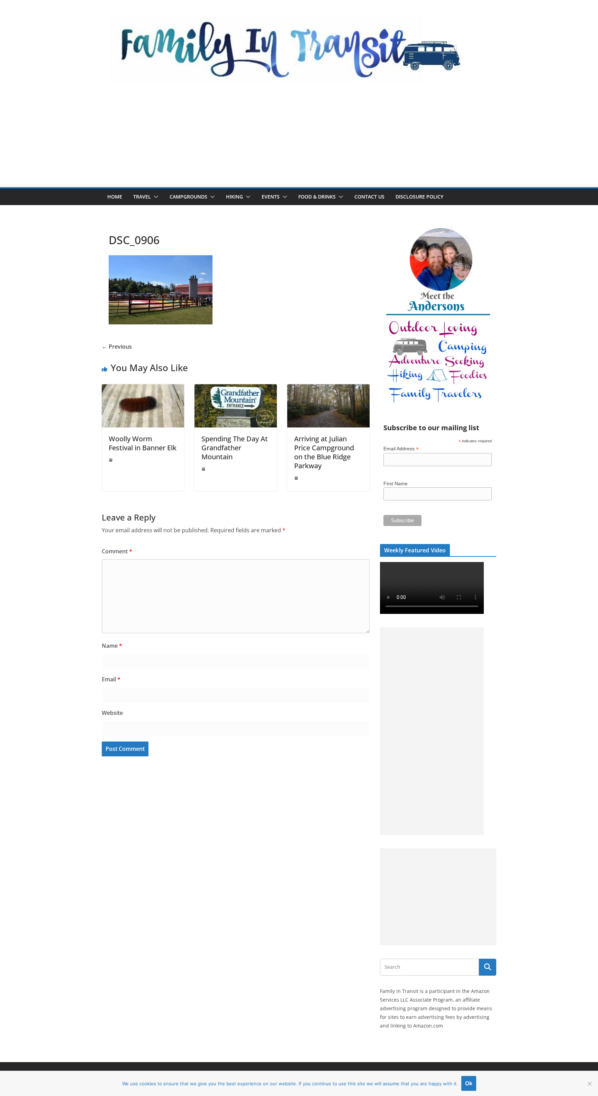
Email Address (401, 448)
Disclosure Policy (419, 196)
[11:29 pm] (204, 469)
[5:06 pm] (297, 478)
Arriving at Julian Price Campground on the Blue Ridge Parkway (324, 452)
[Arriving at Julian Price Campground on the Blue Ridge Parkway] (328, 389)
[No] (589, 1083)
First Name (395, 483)
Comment (117, 551)
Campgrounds (188, 196)
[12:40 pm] (111, 460)
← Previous (117, 346)
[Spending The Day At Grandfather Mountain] (235, 389)
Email (111, 679)
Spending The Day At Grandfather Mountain (234, 447)
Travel (142, 196)
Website (112, 713)
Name (112, 646)
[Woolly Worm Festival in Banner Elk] (143, 389)
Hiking (234, 196)
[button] (154, 197)
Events (271, 196)
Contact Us (369, 196)
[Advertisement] (299, 135)
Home (114, 196)
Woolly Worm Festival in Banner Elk (142, 443)
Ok (468, 1083)
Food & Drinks (317, 196)
